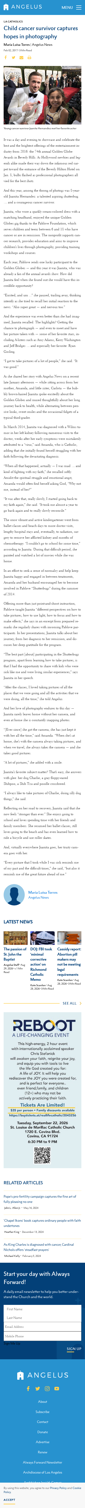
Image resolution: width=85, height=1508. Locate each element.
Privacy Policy (58, 1488)
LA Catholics (13, 21)
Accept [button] (9, 1499)
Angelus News (42, 44)
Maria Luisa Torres (17, 44)
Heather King (11, 1232)
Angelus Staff (11, 964)
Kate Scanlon (38, 985)
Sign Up (74, 1349)
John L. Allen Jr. (12, 1208)
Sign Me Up (12, 1343)
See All (70, 1003)
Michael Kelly (12, 1256)
